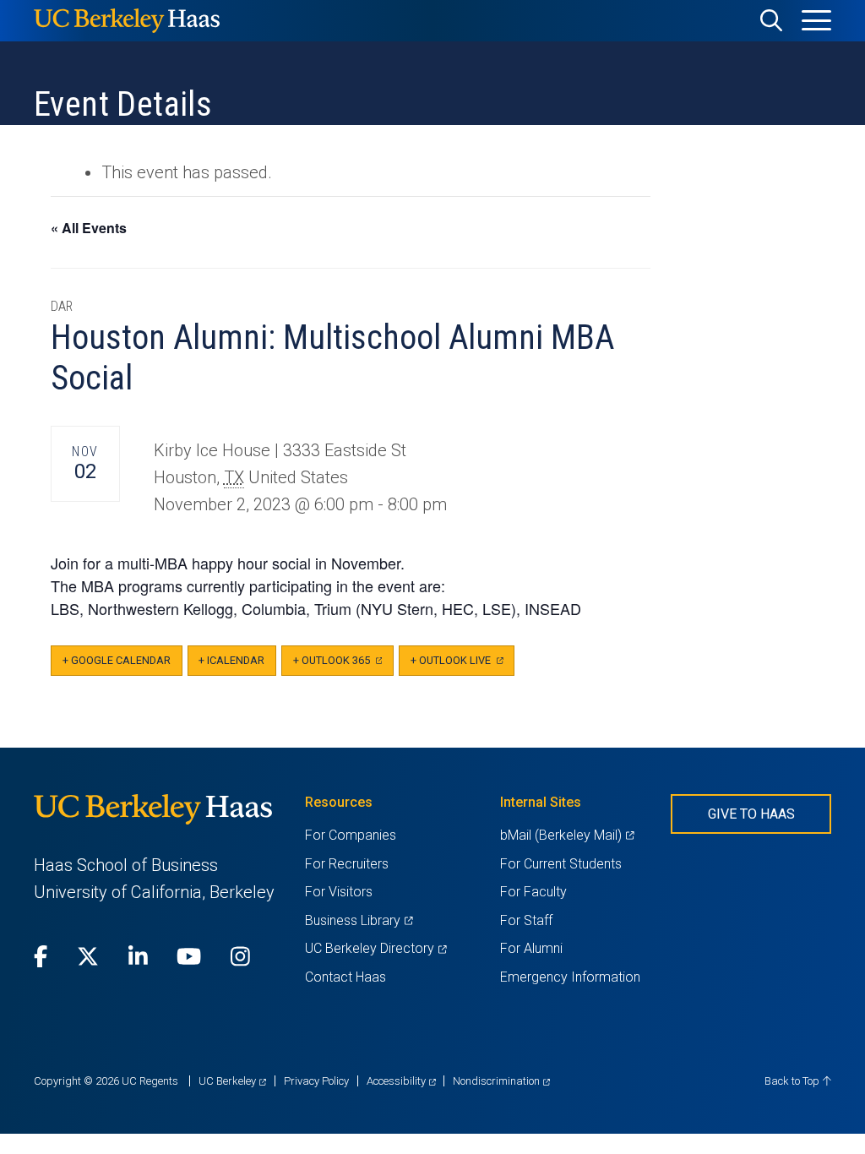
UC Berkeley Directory (375, 948)
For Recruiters (347, 864)
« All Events (89, 227)
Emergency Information (570, 977)
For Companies (350, 835)
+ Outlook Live (462, 665)
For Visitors (339, 892)
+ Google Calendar (117, 660)
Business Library (358, 920)
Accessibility (401, 1081)
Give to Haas (751, 814)
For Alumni (531, 948)
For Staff (526, 920)
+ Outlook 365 (343, 665)
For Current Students (561, 864)
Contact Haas (345, 977)
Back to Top (793, 1080)
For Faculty (533, 892)
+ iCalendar (231, 660)
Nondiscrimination (501, 1081)
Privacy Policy (316, 1081)
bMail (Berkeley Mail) (567, 835)
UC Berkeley (232, 1081)
